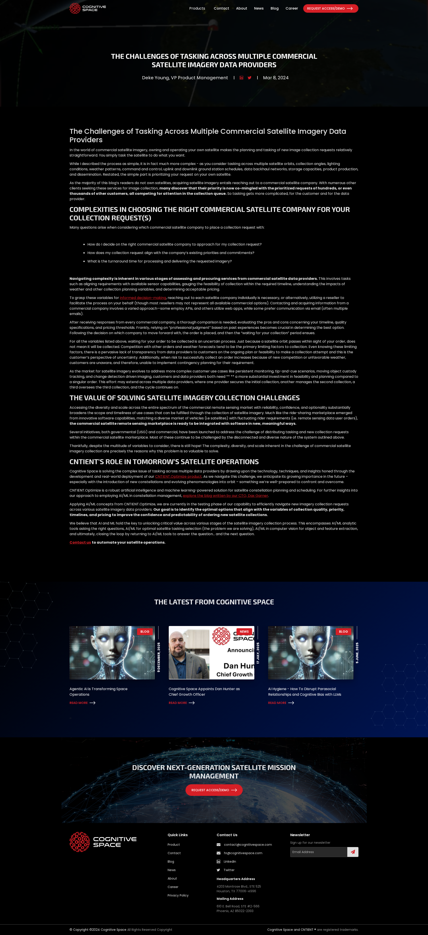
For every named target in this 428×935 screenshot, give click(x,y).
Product (174, 844)
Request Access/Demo (326, 8)
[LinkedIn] (241, 77)
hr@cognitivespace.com (243, 853)
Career (292, 8)
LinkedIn (230, 861)
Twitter (229, 870)
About (241, 8)
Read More (79, 703)
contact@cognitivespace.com (248, 844)
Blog (275, 8)
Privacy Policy (178, 895)
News (259, 8)
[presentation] (70, 718)
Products (197, 8)
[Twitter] (249, 77)
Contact (221, 8)
